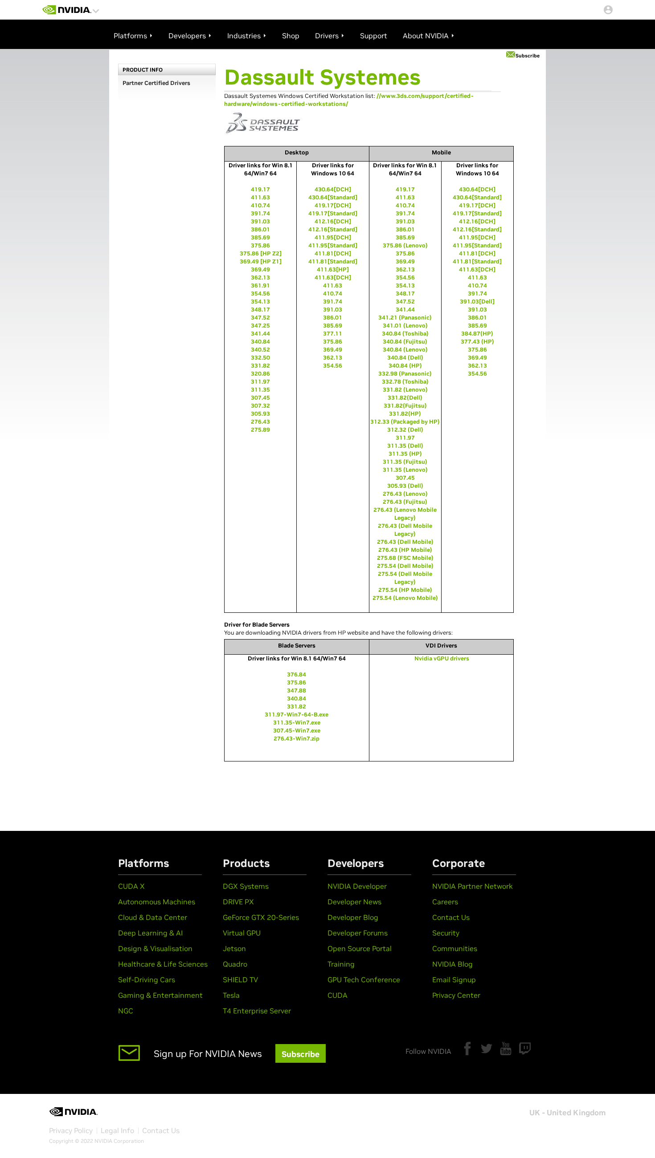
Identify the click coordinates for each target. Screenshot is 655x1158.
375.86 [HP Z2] (261, 253)
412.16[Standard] (332, 229)
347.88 (296, 690)
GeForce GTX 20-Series (261, 917)
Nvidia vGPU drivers (441, 658)
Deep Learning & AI (150, 932)
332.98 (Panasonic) (405, 373)
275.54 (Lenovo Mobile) (405, 598)
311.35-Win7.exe (296, 722)
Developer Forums (358, 932)
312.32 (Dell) (405, 429)
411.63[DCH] (333, 277)
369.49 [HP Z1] (261, 261)
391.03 (260, 221)
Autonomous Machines (156, 901)
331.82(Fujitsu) (405, 405)
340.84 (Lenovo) (405, 349)
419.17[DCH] (333, 205)
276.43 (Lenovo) (405, 494)
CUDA (338, 995)
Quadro (235, 964)
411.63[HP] (333, 269)
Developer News (354, 901)
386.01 (260, 229)
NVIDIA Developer (357, 886)
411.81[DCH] (333, 253)
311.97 (260, 381)
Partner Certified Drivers (156, 83)
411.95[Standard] (332, 245)
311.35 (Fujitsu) (405, 462)
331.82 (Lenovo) (405, 389)
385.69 (260, 237)
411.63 (260, 197)
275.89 (260, 429)
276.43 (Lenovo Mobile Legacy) (405, 514)
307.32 (260, 405)
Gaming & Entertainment (160, 995)
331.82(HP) (405, 413)
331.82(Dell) (405, 397)
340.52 (260, 349)
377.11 (332, 333)
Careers (445, 901)
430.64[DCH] (333, 189)
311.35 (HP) (405, 454)
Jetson (234, 948)
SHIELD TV (240, 979)
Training (341, 964)
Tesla (231, 995)
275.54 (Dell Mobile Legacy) (405, 578)
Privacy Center (456, 995)
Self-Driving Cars (146, 979)
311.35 (260, 389)
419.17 (260, 189)
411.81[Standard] (332, 261)
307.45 (260, 397)
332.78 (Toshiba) (405, 381)
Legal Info (117, 1130)
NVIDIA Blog (452, 964)
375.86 (260, 245)
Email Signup (454, 979)
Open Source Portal (360, 948)
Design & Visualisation (155, 948)
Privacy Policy (71, 1130)
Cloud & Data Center (152, 917)
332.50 (260, 357)
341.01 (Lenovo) (405, 325)
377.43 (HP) (477, 341)
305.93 (260, 413)
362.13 (260, 277)
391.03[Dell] (477, 301)
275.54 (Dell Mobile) (405, 566)
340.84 (260, 341)
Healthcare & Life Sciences (163, 964)
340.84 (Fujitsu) (405, 341)
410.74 (260, 205)
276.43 (260, 421)
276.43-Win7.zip (296, 738)
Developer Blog (353, 917)
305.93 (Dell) (405, 486)
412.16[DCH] (333, 221)
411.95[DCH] (333, 237)
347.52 (260, 317)
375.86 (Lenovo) (405, 245)
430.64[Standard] (332, 197)
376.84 (296, 674)
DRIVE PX (238, 901)
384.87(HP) (477, 333)
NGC (125, 1010)
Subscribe (528, 56)
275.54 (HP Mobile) (405, 590)
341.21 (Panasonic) (405, 317)
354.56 (260, 293)
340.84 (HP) (405, 365)
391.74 (260, 213)
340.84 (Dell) (405, 357)
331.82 (260, 365)
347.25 (260, 325)
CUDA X (131, 886)
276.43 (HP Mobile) (405, 550)
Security (445, 932)
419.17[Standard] (332, 213)
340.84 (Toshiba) (405, 333)
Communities (454, 948)
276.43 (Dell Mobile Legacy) (405, 530)
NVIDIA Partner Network (472, 886)
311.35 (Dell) (405, 445)
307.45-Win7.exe (296, 730)
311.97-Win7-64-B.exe (296, 714)
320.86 (260, 373)
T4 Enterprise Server (257, 1010)
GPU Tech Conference (364, 979)
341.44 (260, 333)
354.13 (260, 301)
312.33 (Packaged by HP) (405, 421)
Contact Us (451, 917)
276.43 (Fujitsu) (405, 502)
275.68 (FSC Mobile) (405, 558)
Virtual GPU (242, 932)
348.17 (260, 309)
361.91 (260, 285)
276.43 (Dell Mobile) (405, 542)
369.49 (260, 269)
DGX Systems (246, 886)
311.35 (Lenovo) (405, 470)
